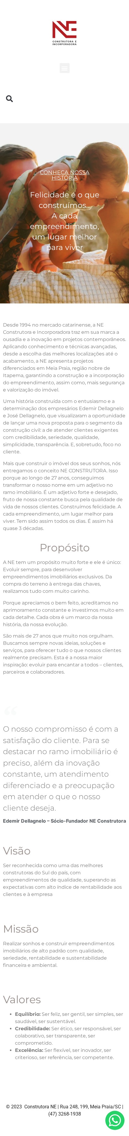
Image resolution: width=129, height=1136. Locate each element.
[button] (65, 68)
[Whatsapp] (114, 1120)
